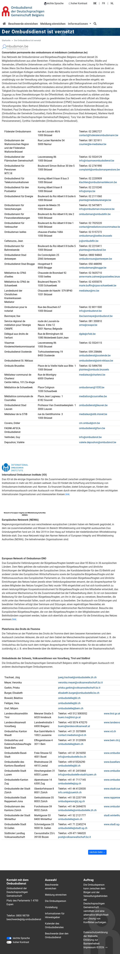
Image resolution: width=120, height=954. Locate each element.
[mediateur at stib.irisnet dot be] (93, 414)
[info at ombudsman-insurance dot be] (96, 209)
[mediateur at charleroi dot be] (92, 375)
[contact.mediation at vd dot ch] (72, 735)
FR (103, 3)
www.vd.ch (110, 731)
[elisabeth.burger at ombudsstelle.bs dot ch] (78, 693)
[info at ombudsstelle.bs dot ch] (72, 757)
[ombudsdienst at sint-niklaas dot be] (96, 361)
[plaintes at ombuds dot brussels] (94, 370)
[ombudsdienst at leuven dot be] (93, 405)
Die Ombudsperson (55, 901)
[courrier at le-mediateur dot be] (92, 144)
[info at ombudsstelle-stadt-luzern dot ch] (77, 775)
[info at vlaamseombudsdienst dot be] (96, 161)
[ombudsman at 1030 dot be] (91, 387)
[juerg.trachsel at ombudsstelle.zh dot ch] (77, 677)
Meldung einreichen (52, 23)
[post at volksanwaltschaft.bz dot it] (74, 837)
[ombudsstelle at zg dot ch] (69, 783)
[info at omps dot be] (87, 191)
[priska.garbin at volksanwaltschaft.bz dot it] (79, 688)
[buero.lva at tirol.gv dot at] (69, 717)
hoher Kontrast (79, 3)
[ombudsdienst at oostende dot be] (94, 355)
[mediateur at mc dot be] (89, 291)
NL (112, 3)
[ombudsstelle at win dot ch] (70, 819)
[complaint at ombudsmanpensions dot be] (99, 170)
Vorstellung (51, 907)
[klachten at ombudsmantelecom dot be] (98, 182)
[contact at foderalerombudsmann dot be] (98, 135)
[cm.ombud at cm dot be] (89, 423)
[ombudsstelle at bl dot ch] (69, 698)
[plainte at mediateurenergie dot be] (95, 200)
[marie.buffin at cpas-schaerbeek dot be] (97, 285)
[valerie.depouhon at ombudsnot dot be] (97, 442)
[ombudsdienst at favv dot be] (92, 428)
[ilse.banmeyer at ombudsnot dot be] (95, 316)
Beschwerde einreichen (23, 23)
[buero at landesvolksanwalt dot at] (74, 726)
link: (67, 494)
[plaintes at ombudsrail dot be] (92, 250)
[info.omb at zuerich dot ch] (70, 792)
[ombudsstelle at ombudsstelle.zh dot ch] (77, 810)
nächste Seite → (97, 852)
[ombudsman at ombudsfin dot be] (94, 214)
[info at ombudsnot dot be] (90, 311)
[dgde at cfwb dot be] (87, 334)
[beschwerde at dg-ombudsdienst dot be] (25, 919)
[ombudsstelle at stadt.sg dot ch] (72, 828)
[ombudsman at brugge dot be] (92, 268)
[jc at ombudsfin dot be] (88, 241)
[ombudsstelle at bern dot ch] (70, 708)
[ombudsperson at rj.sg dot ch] (71, 801)
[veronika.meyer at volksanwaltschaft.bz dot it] (80, 683)
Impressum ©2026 (93, 947)
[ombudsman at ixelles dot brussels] (95, 236)
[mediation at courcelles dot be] (93, 396)
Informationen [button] (78, 23)
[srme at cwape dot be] (88, 325)
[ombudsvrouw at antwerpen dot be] (95, 259)
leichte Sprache (55, 3)
